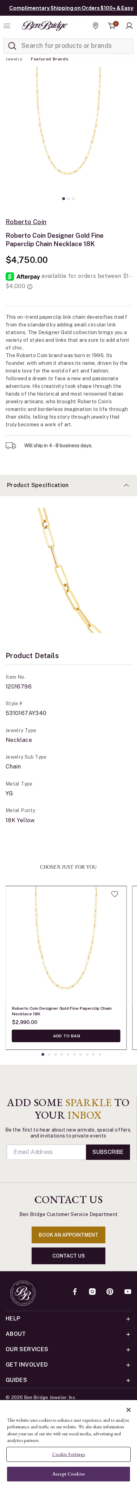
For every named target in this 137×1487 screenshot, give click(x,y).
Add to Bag (66, 1035)
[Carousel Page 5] (68, 1054)
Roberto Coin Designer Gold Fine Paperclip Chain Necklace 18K (62, 1011)
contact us (68, 1256)
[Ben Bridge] (44, 26)
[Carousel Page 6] (74, 1054)
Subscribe (108, 1152)
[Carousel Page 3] (73, 198)
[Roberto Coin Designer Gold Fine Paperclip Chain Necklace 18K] (66, 946)
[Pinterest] (109, 1292)
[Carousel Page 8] (87, 1054)
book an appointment (68, 1235)
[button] (129, 26)
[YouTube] (127, 1292)
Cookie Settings (68, 1454)
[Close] (128, 1410)
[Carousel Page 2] (68, 198)
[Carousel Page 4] (61, 1054)
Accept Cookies (68, 1474)
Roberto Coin (26, 222)
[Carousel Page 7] (80, 1054)
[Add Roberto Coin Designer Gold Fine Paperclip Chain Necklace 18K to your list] (114, 893)
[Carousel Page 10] (99, 1054)
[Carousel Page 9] (93, 1054)
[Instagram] (92, 1292)
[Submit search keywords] (12, 46)
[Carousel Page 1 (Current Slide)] (63, 198)
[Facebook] (74, 1292)
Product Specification (38, 485)
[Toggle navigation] (7, 26)
